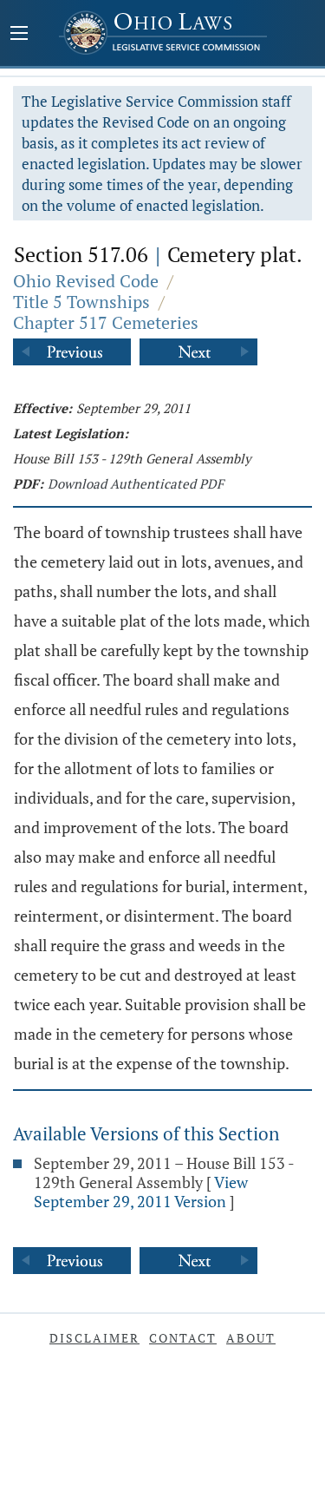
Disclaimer (94, 1338)
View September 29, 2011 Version (141, 1192)
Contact (183, 1338)
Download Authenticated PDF (136, 483)
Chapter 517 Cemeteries (105, 322)
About (251, 1338)
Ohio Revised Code (86, 280)
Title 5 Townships (81, 301)
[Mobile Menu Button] (19, 34)
